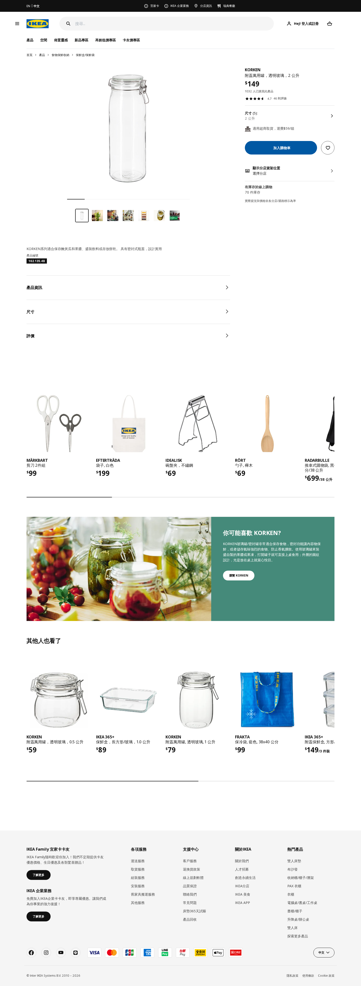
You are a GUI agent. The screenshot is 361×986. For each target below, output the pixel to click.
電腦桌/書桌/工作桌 (302, 902)
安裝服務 (138, 886)
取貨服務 (138, 869)
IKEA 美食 (242, 894)
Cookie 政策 (326, 975)
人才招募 (242, 869)
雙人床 (292, 927)
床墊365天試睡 (194, 911)
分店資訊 (206, 6)
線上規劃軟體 (193, 877)
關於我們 (242, 861)
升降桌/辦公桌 (298, 919)
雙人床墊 (294, 861)
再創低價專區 (105, 40)
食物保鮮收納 (60, 55)
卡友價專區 (131, 40)
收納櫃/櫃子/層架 (300, 877)
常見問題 (190, 902)
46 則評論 (280, 99)
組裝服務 (138, 877)
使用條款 (308, 975)
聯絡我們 (190, 894)
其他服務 (138, 902)
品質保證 (190, 886)
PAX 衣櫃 (294, 886)
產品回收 (190, 919)
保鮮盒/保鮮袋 (85, 55)
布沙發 (292, 869)
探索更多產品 (297, 936)
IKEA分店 (242, 886)
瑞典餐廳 (229, 6)
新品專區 (81, 40)
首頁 (29, 55)
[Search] (68, 23)
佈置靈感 (61, 40)
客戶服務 (190, 861)
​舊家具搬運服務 (143, 894)
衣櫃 (290, 894)
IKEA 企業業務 (179, 6)
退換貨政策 (191, 869)
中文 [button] (321, 952)
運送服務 (138, 861)
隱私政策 (292, 975)
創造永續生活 (245, 877)
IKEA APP (242, 902)
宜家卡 (154, 6)
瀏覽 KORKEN (238, 575)
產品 (42, 55)
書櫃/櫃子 (294, 911)
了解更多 (38, 875)
